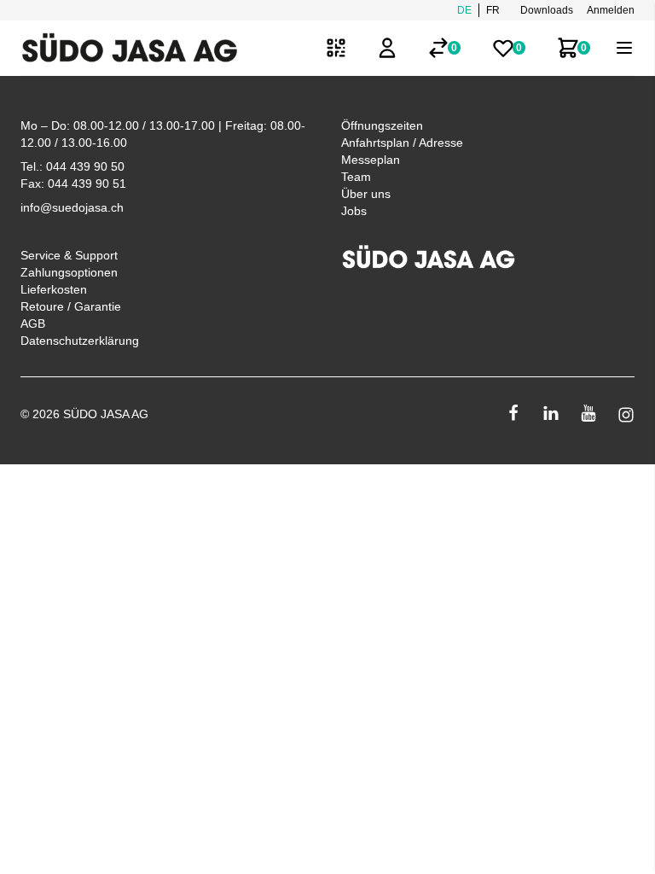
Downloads (546, 10)
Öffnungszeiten (382, 125)
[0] (438, 48)
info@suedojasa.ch (72, 207)
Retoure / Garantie (70, 306)
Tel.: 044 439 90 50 (72, 166)
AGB (32, 323)
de (464, 10)
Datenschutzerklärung (79, 340)
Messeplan (370, 159)
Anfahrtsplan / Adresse (402, 142)
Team (356, 177)
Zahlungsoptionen (69, 272)
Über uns (366, 194)
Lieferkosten (53, 289)
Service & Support (69, 255)
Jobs (354, 211)
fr (493, 10)
